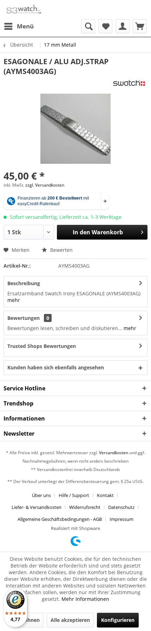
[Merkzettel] (105, 26)
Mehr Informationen (85, 599)
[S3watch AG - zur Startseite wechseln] (24, 10)
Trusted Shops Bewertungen (41, 346)
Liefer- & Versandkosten (36, 507)
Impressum (121, 519)
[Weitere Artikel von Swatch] (129, 84)
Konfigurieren (117, 620)
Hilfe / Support (74, 495)
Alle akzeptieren (70, 620)
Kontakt (105, 495)
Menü (25, 26)
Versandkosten (113, 453)
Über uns (41, 495)
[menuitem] (18, 26)
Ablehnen (28, 620)
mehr (13, 300)
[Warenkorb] (140, 26)
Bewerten (61, 250)
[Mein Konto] (123, 26)
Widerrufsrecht (84, 507)
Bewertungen (23, 318)
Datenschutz (121, 507)
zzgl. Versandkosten (44, 185)
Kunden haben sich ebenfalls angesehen (55, 367)
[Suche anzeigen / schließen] (88, 26)
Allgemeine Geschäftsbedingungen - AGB (60, 519)
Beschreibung (23, 283)
